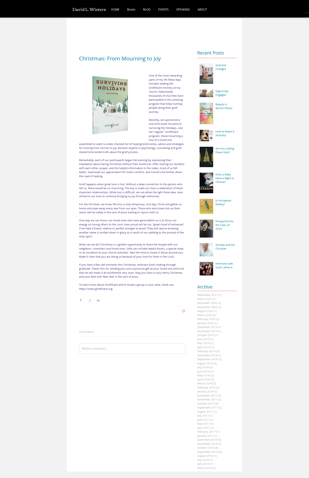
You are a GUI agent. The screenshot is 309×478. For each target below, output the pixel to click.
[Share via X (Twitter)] (89, 300)
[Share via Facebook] (80, 300)
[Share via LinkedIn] (98, 300)
